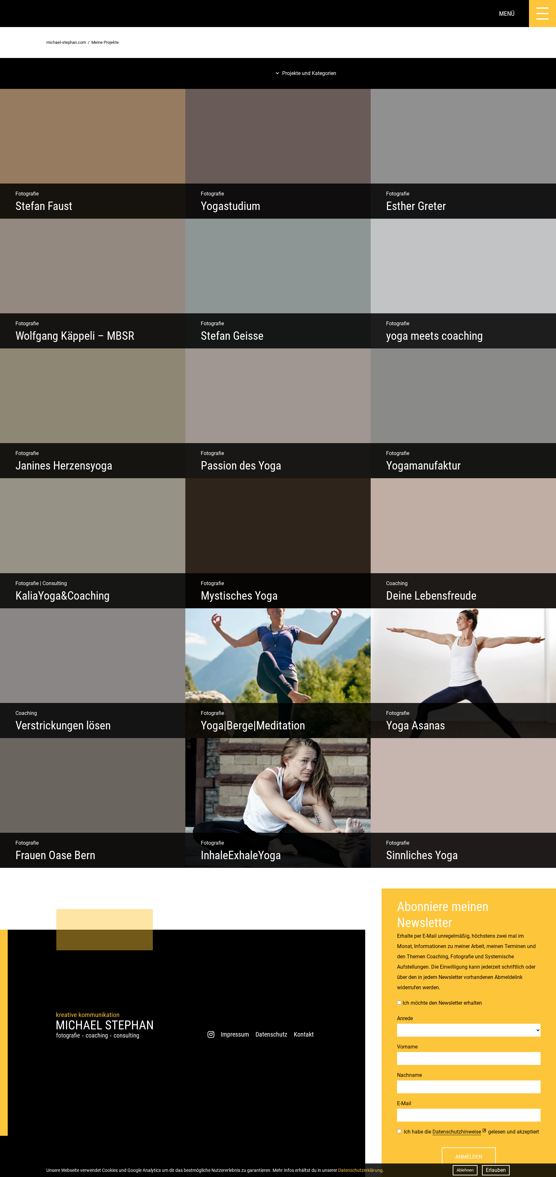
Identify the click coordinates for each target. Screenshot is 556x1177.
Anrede (405, 1018)
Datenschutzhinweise (456, 1132)
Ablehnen (465, 1170)
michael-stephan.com (66, 42)
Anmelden (468, 1157)
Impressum (235, 1034)
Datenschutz (271, 1034)
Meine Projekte (105, 42)
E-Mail (404, 1103)
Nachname (409, 1075)
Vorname (407, 1047)
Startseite (13, 13)
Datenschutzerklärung (360, 1170)
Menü (506, 13)
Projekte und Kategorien (309, 73)
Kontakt (304, 1034)
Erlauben (496, 1170)
